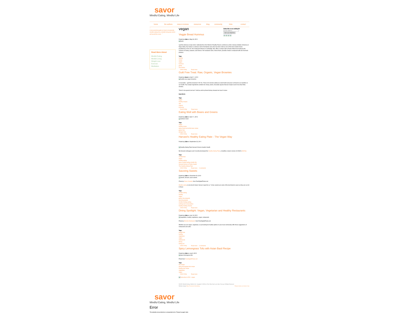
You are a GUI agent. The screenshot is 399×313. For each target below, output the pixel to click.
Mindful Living (156, 59)
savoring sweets (183, 200)
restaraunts (182, 240)
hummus (181, 63)
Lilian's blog (183, 69)
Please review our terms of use (242, 286)
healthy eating (183, 160)
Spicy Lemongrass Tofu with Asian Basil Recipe (205, 248)
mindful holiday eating (185, 202)
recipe (180, 60)
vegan (180, 62)
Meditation (155, 66)
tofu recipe (182, 264)
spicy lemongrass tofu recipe (187, 266)
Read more (194, 69)
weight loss (182, 232)
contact (243, 24)
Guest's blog (183, 109)
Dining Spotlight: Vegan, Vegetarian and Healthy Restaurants (212, 210)
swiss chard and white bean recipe (188, 128)
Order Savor (163, 39)
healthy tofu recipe (184, 268)
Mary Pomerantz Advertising (193, 286)
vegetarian (182, 236)
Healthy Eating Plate (214, 151)
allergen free (182, 132)
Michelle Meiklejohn (189, 221)
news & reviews (183, 24)
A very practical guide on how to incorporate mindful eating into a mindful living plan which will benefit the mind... (162, 32)
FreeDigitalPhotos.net (191, 259)
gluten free (182, 130)
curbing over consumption (186, 204)
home (156, 24)
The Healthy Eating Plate (186, 166)
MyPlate (244, 151)
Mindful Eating (156, 56)
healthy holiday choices (185, 206)
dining (180, 241)
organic (181, 105)
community (218, 24)
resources (197, 24)
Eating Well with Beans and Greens (198, 112)
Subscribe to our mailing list (231, 28)
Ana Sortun (182, 67)
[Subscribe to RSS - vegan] (187, 277)
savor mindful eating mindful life (188, 162)
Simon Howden (188, 181)
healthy (181, 58)
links (230, 24)
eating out (181, 243)
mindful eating (183, 192)
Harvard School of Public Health (188, 164)
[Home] (199, 10)
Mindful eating (183, 185)
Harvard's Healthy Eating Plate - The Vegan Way (205, 136)
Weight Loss (155, 61)
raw (180, 103)
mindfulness (182, 156)
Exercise (154, 64)
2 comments (202, 168)
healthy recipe (183, 126)
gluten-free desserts (184, 198)
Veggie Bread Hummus (191, 34)
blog (207, 24)
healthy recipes (183, 101)
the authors (168, 24)
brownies (181, 107)
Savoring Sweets (188, 170)
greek (180, 65)
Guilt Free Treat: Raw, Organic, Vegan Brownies (205, 72)
